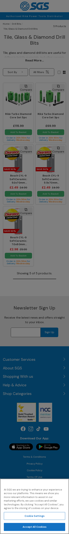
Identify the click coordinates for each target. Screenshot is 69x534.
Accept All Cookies (34, 526)
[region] (34, 506)
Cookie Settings (35, 516)
